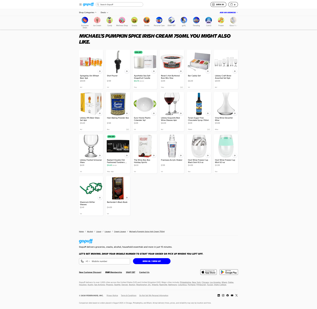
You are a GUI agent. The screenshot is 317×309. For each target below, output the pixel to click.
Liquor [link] (98, 231)
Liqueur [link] (108, 231)
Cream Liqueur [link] (120, 231)
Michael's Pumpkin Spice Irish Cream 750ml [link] (147, 231)
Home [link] (81, 231)
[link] (88, 4)
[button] (233, 4)
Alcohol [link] (90, 231)
